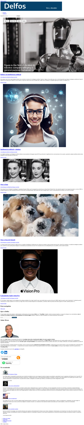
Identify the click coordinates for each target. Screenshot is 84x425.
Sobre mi (4, 13)
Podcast (4, 12)
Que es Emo (4, 184)
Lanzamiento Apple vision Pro (10, 295)
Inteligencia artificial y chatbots (10, 149)
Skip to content (3, 1)
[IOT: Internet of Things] (5, 374)
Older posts (2, 308)
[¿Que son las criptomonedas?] (5, 385)
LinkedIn (5, 421)
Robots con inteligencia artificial (10, 74)
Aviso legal (5, 419)
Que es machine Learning (13, 408)
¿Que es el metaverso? (12, 398)
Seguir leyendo (3, 82)
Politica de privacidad (7, 420)
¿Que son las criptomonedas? (13, 385)
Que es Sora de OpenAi (7, 240)
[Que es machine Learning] (5, 408)
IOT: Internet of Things (12, 374)
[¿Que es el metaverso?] (5, 398)
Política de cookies (6, 418)
